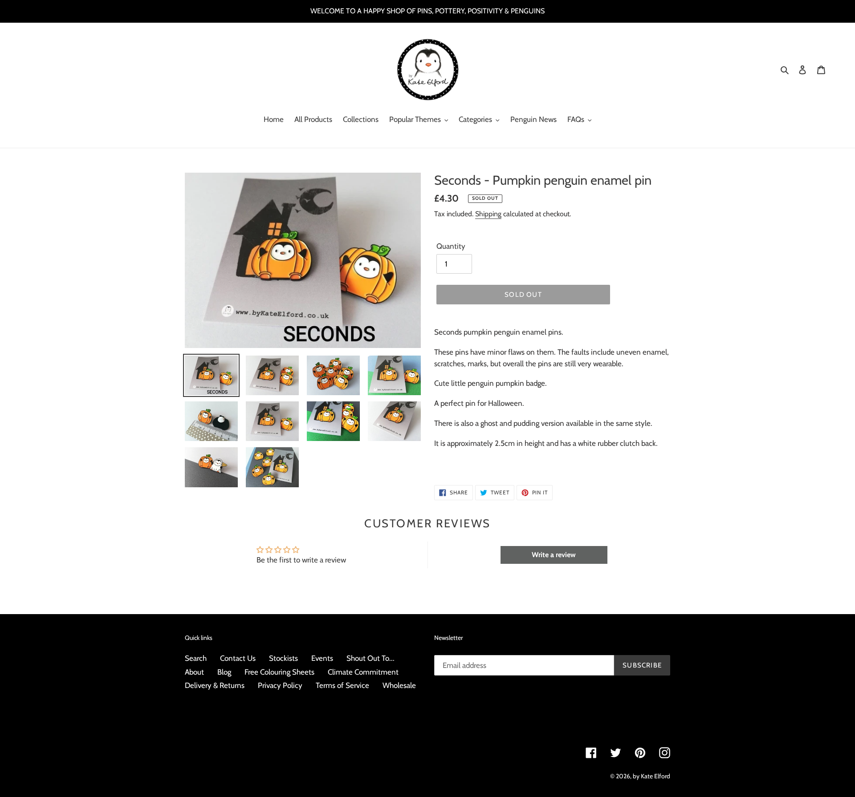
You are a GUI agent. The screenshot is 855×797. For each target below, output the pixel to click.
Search (196, 658)
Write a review (554, 554)
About (194, 672)
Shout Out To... (370, 658)
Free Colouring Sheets (279, 672)
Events (322, 658)
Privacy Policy (280, 685)
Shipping (488, 214)
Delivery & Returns (214, 685)
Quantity (450, 246)
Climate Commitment (363, 672)
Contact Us (238, 658)
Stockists (283, 658)
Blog (224, 672)
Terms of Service (342, 685)
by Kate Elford (651, 776)
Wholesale (399, 685)
